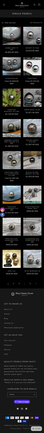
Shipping (8, 345)
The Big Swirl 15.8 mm (32, 141)
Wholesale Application (14, 328)
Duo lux (12, 271)
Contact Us (9, 323)
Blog (6, 319)
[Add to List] (19, 29)
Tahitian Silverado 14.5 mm (11, 208)
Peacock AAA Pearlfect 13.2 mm (11, 240)
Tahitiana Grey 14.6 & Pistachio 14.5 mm (11, 174)
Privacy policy (16, 428)
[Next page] (36, 283)
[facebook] (2, 214)
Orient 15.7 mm (32, 48)
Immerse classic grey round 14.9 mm (11, 141)
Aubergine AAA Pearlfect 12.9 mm (32, 240)
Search (7, 314)
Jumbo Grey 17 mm (11, 48)
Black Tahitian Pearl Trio (32, 207)
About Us (8, 309)
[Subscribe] (34, 394)
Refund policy (35, 425)
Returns (7, 350)
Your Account (10, 340)
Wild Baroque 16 (32, 271)
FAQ (6, 354)
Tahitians (32, 78)
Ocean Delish (11, 78)
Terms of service (29, 428)
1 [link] (8, 283)
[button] (4, 5)
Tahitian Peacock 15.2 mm (11, 110)
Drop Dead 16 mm (32, 110)
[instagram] (2, 210)
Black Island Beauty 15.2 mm (32, 173)
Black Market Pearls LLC (18, 425)
